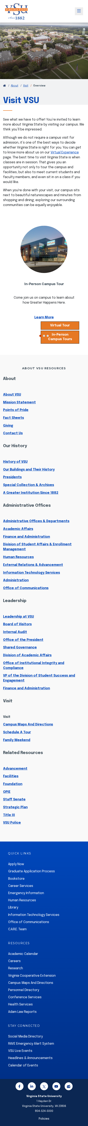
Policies (44, 1118)
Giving (8, 425)
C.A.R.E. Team (17, 929)
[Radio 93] (68, 1087)
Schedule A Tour (17, 732)
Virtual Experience (65, 152)
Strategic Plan (15, 807)
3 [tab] (48, 336)
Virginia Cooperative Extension (32, 975)
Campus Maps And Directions (28, 724)
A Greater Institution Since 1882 (30, 493)
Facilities (10, 776)
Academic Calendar (23, 954)
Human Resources (18, 557)
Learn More (44, 317)
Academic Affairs (18, 529)
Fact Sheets (13, 418)
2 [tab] (44, 336)
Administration (16, 580)
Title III (9, 815)
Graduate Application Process (31, 871)
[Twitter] (44, 1087)
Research (15, 968)
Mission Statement (19, 402)
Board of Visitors (17, 624)
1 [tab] (40, 336)
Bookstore (16, 879)
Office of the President (23, 640)
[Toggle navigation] (79, 11)
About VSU (12, 394)
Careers (14, 961)
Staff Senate (14, 799)
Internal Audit (15, 632)
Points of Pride (15, 410)
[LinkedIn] (31, 1087)
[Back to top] (81, 1111)
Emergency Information (26, 893)
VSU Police (12, 822)
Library (13, 907)
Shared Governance (20, 647)
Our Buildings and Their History (29, 469)
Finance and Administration (26, 537)
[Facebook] (19, 1087)
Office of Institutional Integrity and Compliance (33, 665)
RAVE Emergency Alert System (31, 1043)
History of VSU (15, 462)
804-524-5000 (44, 1111)
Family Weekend (16, 740)
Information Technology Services (31, 573)
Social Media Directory (25, 1036)
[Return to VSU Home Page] (4, 86)
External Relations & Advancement (33, 565)
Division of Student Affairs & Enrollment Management (37, 547)
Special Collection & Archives (28, 485)
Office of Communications (26, 588)
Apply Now (16, 864)
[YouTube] (56, 1087)
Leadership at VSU (18, 616)
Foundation (12, 784)
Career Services (20, 886)
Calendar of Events (23, 1065)
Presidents (12, 477)
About (14, 86)
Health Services (20, 1004)
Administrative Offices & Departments (36, 521)
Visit (25, 86)
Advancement (15, 768)
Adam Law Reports (22, 1012)
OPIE (6, 792)
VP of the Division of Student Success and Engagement (39, 678)
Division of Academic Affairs (27, 655)
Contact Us (13, 433)
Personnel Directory (23, 990)
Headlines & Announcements (30, 1058)
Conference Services (25, 997)
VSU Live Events (20, 1051)
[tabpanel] (44, 277)
